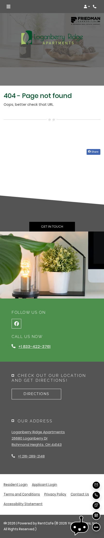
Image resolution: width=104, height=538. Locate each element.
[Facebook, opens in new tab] (16, 324)
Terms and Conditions (22, 494)
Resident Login (16, 484)
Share (94, 151)
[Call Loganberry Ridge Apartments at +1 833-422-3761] (95, 6)
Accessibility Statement (23, 503)
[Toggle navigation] (8, 6)
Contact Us (80, 494)
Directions (36, 394)
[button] (86, 6)
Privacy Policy (55, 494)
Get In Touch (52, 226)
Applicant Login (44, 484)
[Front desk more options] (96, 527)
